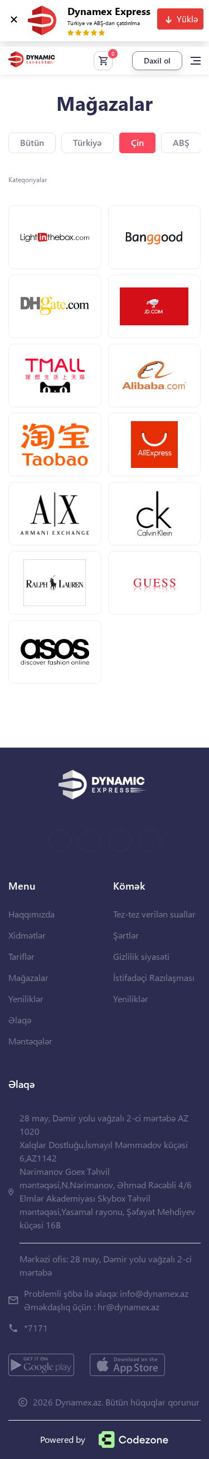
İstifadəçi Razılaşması (154, 977)
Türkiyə (87, 142)
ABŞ (181, 142)
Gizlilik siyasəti (141, 956)
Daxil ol (157, 60)
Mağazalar (28, 977)
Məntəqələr (30, 1041)
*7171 (36, 1328)
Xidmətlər (27, 935)
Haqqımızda (31, 914)
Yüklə (187, 19)
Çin (137, 142)
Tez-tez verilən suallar (154, 914)
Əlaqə (19, 1020)
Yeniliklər (25, 998)
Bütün (32, 142)
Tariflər (21, 956)
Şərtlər (126, 935)
